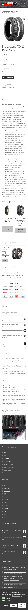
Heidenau (6, 499)
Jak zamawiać (7, 461)
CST (5, 494)
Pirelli (5, 514)
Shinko (5, 517)
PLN (3, 306)
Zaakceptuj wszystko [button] (22, 605)
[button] (24, 19)
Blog (5, 455)
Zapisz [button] (13, 605)
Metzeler (6, 505)
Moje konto (6, 458)
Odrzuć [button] (6, 605)
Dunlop (5, 497)
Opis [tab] (3, 95)
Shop (12, 11)
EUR (6, 306)
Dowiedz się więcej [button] (17, 596)
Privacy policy (7, 470)
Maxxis (5, 502)
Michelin (6, 508)
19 (6, 87)
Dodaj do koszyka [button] (7, 229)
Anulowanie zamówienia (10, 467)
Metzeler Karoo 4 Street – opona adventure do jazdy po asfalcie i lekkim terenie (14, 400)
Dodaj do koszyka (8, 77)
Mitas (5, 511)
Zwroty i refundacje (8, 464)
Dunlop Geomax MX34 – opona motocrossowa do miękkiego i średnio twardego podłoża (14, 404)
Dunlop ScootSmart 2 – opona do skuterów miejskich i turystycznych (13, 386)
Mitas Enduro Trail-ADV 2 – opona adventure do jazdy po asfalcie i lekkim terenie (14, 390)
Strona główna (6, 11)
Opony (15, 11)
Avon (5, 485)
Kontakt (6, 473)
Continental (7, 491)
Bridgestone (11, 87)
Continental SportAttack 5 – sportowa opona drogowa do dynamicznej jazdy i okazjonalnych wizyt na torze (14, 395)
